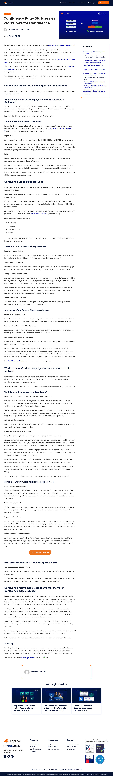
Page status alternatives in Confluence (95, 60)
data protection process (38, 214)
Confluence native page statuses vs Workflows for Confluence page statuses (94, 90)
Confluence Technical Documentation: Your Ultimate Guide (83, 708)
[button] (9, 36)
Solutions (63, 3)
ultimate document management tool (61, 45)
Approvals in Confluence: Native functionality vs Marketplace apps (24, 708)
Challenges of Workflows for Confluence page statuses (95, 86)
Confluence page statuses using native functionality (93, 52)
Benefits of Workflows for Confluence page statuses (94, 82)
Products (72, 3)
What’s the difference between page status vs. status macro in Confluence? (94, 56)
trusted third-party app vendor (60, 129)
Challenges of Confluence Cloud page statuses (94, 70)
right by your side (27, 658)
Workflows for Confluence (17, 361)
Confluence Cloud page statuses (92, 62)
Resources (81, 3)
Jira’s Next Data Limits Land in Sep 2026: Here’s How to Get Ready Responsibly (55, 708)
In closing (87, 94)
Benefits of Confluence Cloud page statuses (93, 66)
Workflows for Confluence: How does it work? (95, 78)
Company (91, 3)
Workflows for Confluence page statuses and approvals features (94, 74)
